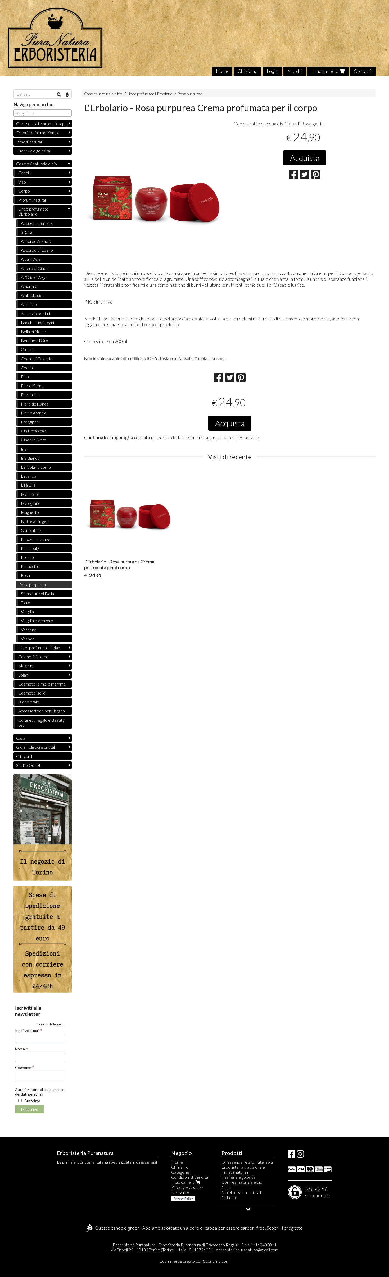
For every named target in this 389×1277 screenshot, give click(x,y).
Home (222, 71)
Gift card (24, 756)
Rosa (25, 575)
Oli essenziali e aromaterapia (41, 123)
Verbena (28, 629)
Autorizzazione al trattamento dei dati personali (39, 1091)
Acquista (304, 157)
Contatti (363, 71)
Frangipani (30, 421)
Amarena (29, 286)
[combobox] (42, 113)
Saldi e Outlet (28, 765)
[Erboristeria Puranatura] (194, 38)
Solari (23, 674)
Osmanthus (31, 530)
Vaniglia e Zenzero (37, 620)
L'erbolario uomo (36, 466)
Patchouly (30, 548)
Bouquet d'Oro (34, 340)
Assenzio (29, 304)
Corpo (24, 190)
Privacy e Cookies (187, 1187)
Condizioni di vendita (189, 1177)
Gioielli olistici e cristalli (36, 746)
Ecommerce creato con (194, 1261)
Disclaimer (181, 1192)
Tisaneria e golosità (33, 150)
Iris (23, 448)
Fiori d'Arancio (34, 412)
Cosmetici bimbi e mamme (42, 683)
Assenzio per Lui (35, 313)
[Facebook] (291, 1155)
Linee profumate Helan (39, 647)
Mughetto (30, 512)
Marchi (294, 71)
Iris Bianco (30, 457)
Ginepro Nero (33, 439)
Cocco (27, 367)
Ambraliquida (32, 295)
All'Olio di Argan (34, 277)
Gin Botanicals (34, 430)
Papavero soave (35, 539)
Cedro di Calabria (36, 358)
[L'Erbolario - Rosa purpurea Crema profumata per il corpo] (155, 194)
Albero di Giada (34, 268)
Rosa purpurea (190, 93)
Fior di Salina (32, 385)
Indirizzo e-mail (29, 1030)
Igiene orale (28, 701)
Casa (20, 737)
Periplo (27, 557)
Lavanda (28, 475)
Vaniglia (27, 611)
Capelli (24, 172)
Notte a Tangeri (35, 521)
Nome (21, 1048)
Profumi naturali (32, 199)
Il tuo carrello (325, 71)
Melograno (30, 503)
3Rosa (26, 232)
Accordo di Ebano (37, 250)
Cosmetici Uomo (33, 656)
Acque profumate (37, 223)
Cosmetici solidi (32, 692)
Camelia (28, 349)
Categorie (180, 1172)
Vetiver (27, 638)
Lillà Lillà (28, 484)
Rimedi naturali (29, 141)
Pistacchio (30, 566)
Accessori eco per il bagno (41, 710)
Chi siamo (247, 71)
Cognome (24, 1067)
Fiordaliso (30, 394)
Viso (22, 181)
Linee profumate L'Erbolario (150, 93)
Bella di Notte (33, 331)
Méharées (30, 494)
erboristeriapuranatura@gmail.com (247, 1249)
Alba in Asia (31, 259)
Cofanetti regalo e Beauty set (41, 722)
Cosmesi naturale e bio (103, 93)
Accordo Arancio (36, 241)
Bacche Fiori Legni (37, 322)
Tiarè (25, 602)
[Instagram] (300, 1155)
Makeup (25, 665)
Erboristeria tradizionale (38, 132)
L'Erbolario (248, 437)
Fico (25, 376)
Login (272, 71)
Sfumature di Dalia (37, 593)
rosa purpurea (213, 437)
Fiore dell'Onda (35, 403)
